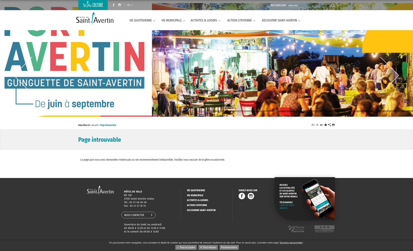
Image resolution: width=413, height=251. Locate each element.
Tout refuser (209, 247)
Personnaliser (229, 247)
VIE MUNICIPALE (195, 195)
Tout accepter (187, 247)
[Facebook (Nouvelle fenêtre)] (112, 5)
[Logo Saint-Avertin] (96, 19)
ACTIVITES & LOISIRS (197, 200)
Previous (23, 75)
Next (389, 75)
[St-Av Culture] (93, 5)
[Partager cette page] (329, 125)
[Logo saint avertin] (100, 190)
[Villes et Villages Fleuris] (324, 229)
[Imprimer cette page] (333, 124)
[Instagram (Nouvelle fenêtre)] (120, 5)
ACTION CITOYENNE (197, 205)
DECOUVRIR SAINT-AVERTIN (201, 210)
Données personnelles (291, 242)
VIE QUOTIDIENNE (196, 190)
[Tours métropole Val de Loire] (296, 229)
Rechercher (278, 5)
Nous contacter (134, 215)
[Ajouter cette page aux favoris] (325, 124)
